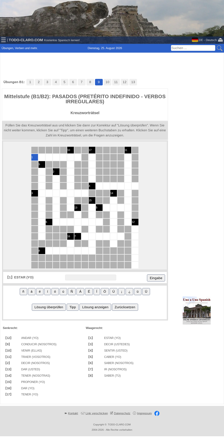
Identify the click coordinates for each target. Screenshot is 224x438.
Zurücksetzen (125, 307)
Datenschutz (122, 413)
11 (116, 82)
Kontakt (73, 413)
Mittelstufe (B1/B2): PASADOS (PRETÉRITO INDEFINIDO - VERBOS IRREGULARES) (85, 99)
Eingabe (156, 278)
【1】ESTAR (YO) (19, 277)
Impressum (144, 413)
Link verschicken (97, 413)
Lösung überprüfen (48, 307)
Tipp (72, 307)
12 (125, 82)
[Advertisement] (112, 61)
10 (107, 82)
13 (133, 82)
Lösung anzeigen (95, 307)
